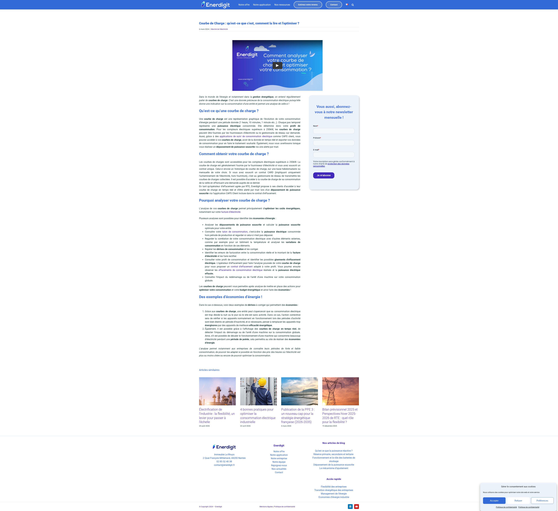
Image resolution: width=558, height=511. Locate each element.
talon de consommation (235, 231)
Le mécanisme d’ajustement (333, 468)
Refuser (518, 500)
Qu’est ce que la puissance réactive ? (334, 450)
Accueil (302, 11)
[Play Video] (277, 65)
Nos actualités (279, 469)
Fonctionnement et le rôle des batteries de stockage (333, 459)
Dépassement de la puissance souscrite (333, 464)
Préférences (542, 500)
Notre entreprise (279, 458)
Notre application (279, 455)
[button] (353, 4)
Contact (279, 472)
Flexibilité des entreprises (334, 486)
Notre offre (279, 451)
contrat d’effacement (242, 266)
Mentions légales (266, 507)
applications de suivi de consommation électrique (246, 136)
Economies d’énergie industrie (334, 497)
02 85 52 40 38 (224, 461)
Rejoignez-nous (279, 465)
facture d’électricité (230, 212)
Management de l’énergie (334, 493)
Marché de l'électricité (219, 29)
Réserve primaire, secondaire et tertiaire (333, 454)
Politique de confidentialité (506, 507)
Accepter (494, 500)
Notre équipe (278, 462)
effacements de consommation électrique (240, 270)
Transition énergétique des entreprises (333, 490)
